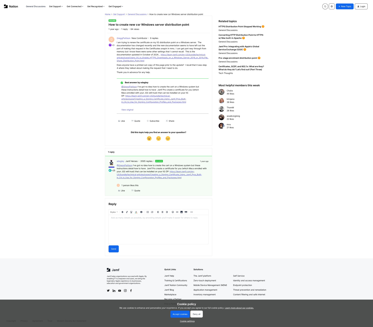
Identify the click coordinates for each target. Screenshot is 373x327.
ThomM (230, 107)
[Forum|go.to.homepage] (11, 6)
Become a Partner (172, 299)
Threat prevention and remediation (249, 290)
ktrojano (230, 99)
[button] (345, 6)
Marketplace (170, 294)
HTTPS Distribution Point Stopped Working (240, 26)
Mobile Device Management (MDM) (210, 285)
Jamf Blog (169, 290)
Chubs (230, 90)
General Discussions (36, 6)
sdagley (120, 161)
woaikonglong (233, 116)
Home (107, 14)
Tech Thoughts (226, 73)
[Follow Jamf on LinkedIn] (113, 290)
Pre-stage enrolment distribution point (238, 58)
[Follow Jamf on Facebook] (131, 290)
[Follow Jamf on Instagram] (125, 290)
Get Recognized (95, 6)
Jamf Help (169, 276)
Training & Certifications (175, 280)
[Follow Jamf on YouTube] (119, 291)
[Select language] (332, 6)
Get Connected (74, 6)
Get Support (55, 6)
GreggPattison (123, 38)
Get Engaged (115, 6)
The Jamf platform (202, 276)
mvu (229, 124)
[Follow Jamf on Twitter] (108, 290)
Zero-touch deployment (204, 280)
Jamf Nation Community (175, 285)
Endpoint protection (242, 285)
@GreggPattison (129, 86)
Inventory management (204, 294)
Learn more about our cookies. (239, 308)
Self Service (238, 276)
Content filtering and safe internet (249, 294)
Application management (205, 290)
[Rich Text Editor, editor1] (158, 229)
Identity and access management (249, 280)
